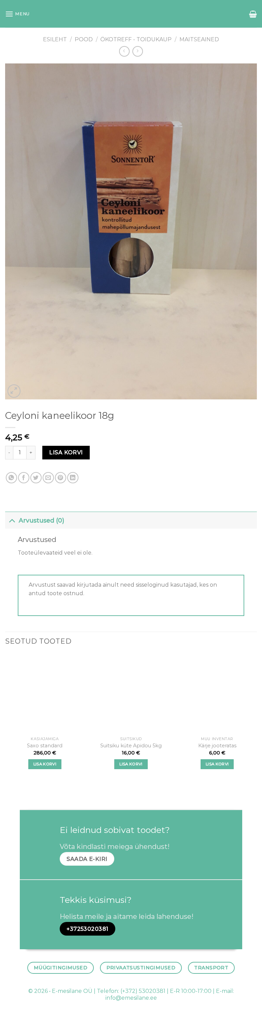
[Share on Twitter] (36, 477)
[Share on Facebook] (23, 477)
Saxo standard (44, 746)
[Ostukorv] (253, 13)
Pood (84, 39)
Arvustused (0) (41, 520)
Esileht (55, 39)
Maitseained (199, 39)
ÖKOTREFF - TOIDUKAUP (136, 39)
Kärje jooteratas (217, 746)
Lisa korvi (66, 452)
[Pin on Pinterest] (60, 477)
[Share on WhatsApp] (11, 477)
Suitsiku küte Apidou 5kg (131, 746)
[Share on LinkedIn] (72, 477)
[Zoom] (14, 391)
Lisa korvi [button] (44, 764)
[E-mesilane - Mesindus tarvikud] (131, 14)
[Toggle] (11, 520)
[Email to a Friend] (48, 477)
